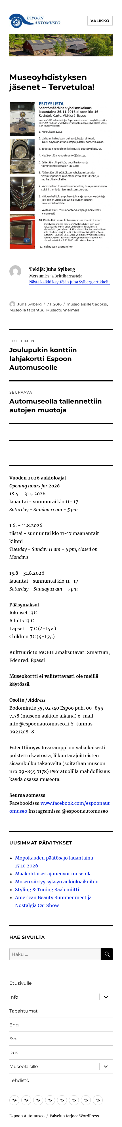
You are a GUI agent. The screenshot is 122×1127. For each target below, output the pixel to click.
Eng (14, 1025)
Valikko (100, 20)
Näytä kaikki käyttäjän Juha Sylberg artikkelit (69, 282)
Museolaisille (23, 1066)
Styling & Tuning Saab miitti (47, 889)
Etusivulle (20, 983)
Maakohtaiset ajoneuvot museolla (53, 873)
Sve (13, 1038)
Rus (13, 1052)
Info (13, 997)
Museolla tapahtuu (27, 310)
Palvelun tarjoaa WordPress (74, 1116)
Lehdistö (19, 1080)
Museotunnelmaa (62, 310)
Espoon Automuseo (27, 1116)
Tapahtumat (23, 1011)
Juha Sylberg (29, 304)
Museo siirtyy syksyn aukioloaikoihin (57, 881)
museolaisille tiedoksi (87, 304)
